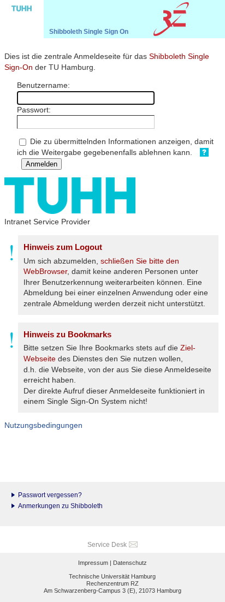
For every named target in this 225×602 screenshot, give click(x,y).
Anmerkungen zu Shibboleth (60, 506)
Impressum (93, 562)
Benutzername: (43, 85)
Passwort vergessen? (50, 495)
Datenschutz (130, 562)
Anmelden (41, 164)
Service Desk (107, 545)
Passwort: (34, 109)
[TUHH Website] (22, 19)
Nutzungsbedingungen (43, 425)
